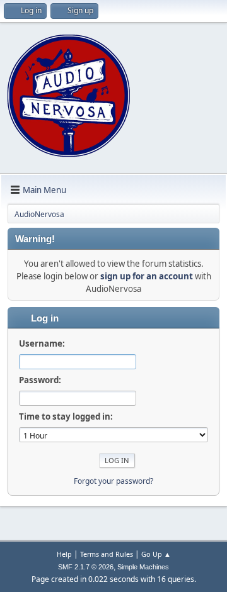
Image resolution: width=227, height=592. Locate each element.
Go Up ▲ (156, 554)
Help (64, 554)
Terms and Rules (106, 554)
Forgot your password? (113, 481)
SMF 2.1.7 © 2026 (86, 567)
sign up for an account (146, 276)
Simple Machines (143, 567)
